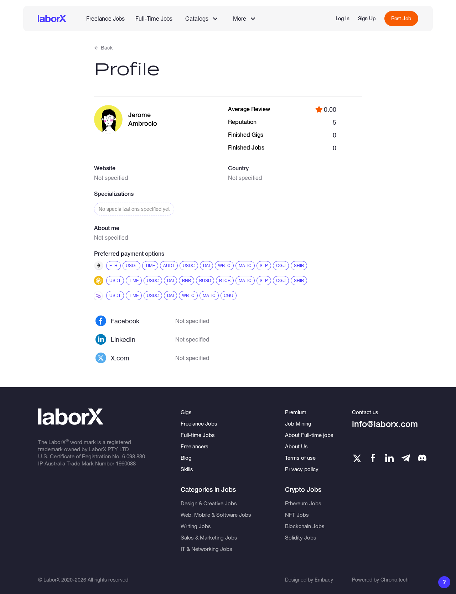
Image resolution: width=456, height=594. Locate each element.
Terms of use (300, 457)
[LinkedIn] (389, 458)
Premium (295, 412)
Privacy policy (301, 469)
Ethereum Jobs (303, 503)
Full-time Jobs (198, 435)
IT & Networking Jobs (206, 549)
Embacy (324, 580)
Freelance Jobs (105, 18)
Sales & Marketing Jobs (209, 537)
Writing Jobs (196, 526)
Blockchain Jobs (305, 526)
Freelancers (194, 446)
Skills (187, 469)
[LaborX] (52, 18)
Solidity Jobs (300, 537)
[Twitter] (356, 458)
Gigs (186, 412)
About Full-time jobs (309, 435)
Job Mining (298, 423)
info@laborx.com (385, 423)
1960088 (126, 463)
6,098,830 (133, 456)
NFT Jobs (297, 514)
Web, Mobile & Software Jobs (216, 514)
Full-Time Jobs (153, 18)
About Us (296, 446)
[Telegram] (405, 458)
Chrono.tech (394, 580)
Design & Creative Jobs (209, 503)
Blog (186, 457)
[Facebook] (373, 458)
